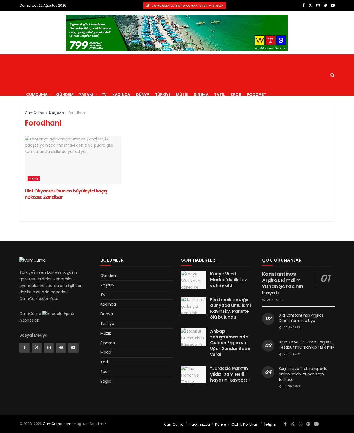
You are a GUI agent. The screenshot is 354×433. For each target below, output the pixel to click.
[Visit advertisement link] (177, 33)
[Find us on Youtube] (333, 5)
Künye (220, 424)
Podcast (256, 94)
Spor (235, 94)
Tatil (219, 94)
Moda (105, 352)
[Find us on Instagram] (318, 5)
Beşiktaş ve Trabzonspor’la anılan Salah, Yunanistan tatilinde (303, 374)
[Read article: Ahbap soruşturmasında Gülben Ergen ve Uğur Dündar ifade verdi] (193, 337)
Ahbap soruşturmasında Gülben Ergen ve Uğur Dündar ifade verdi (230, 342)
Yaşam (86, 94)
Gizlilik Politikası (245, 424)
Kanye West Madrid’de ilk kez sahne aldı (228, 279)
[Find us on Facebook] (304, 5)
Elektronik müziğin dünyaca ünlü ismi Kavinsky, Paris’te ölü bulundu (230, 308)
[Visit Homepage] (66, 54)
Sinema (201, 94)
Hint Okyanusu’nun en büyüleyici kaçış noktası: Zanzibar (66, 194)
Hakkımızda (199, 424)
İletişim (270, 424)
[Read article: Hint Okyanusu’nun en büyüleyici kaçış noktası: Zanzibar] (73, 160)
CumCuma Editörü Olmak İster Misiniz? (186, 5)
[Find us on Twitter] (311, 5)
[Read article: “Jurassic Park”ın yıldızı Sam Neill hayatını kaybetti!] (193, 374)
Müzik (182, 94)
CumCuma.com (57, 423)
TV (104, 94)
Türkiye (162, 94)
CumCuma (37, 94)
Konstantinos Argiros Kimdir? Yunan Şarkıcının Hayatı (282, 283)
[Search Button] (332, 75)
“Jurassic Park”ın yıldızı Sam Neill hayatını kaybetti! (230, 374)
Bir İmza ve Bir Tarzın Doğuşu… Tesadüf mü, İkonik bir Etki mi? (306, 344)
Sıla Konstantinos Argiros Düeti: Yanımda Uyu (301, 318)
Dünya (142, 94)
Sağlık (105, 381)
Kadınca (121, 94)
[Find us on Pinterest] (325, 5)
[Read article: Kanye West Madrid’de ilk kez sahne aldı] (193, 280)
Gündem (65, 94)
